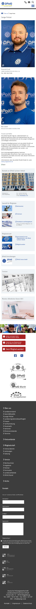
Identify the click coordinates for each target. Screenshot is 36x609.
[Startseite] (2, 13)
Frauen (6, 421)
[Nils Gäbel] (18, 100)
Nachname (6, 506)
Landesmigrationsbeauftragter (15, 419)
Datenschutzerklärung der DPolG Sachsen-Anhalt (19, 540)
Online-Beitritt (9, 449)
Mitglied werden (20, 244)
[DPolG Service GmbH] (7, 261)
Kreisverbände (10, 439)
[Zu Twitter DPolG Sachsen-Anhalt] (21, 355)
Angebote (7, 465)
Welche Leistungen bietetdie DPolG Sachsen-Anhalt (12, 336)
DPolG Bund (8, 475)
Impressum (16, 603)
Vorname (6, 499)
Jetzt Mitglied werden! (15, 349)
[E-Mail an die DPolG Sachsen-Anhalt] (28, 3)
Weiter (6, 547)
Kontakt (6, 603)
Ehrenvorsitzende (10, 431)
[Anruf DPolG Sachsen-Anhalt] (25, 3)
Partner (7, 468)
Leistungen (8, 451)
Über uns (6, 13)
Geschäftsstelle (9, 414)
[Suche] (32, 3)
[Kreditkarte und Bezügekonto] (7, 223)
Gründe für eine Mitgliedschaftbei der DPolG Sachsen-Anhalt (13, 343)
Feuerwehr (8, 426)
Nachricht (6, 521)
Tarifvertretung (9, 424)
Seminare (19, 214)
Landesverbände (10, 473)
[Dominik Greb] (18, 43)
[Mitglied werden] (7, 246)
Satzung (7, 454)
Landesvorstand (10, 411)
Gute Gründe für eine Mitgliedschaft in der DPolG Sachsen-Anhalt (23, 238)
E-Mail (5, 514)
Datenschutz (6, 538)
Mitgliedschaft (10, 445)
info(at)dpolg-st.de (24, 195)
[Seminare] (7, 216)
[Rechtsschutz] (7, 208)
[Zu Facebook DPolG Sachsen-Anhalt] (15, 355)
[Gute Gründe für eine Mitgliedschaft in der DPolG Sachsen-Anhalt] (7, 238)
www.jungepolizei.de (7, 161)
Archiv (7, 481)
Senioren (7, 429)
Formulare (8, 470)
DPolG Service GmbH (22, 259)
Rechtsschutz (19, 206)
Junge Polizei (8, 416)
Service (7, 460)
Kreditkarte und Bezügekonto (24, 221)
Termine (7, 433)
